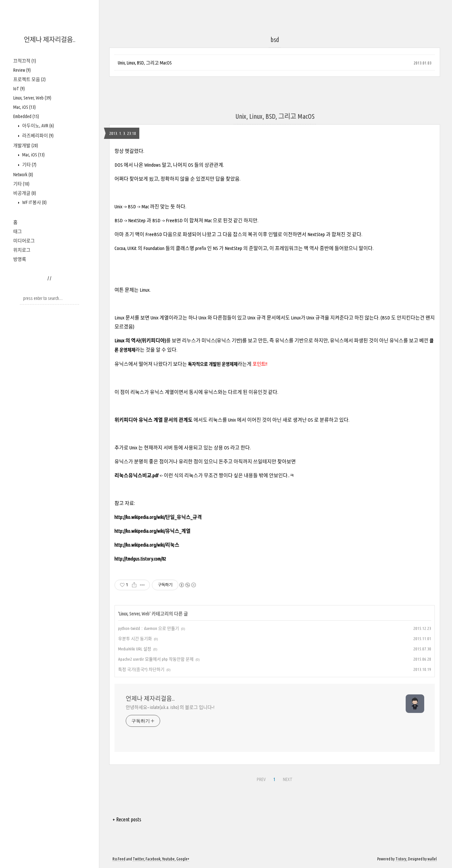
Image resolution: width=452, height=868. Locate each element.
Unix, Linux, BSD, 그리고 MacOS (145, 62)
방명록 (19, 259)
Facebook (153, 859)
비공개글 (24, 193)
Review (22, 70)
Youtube (168, 859)
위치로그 (21, 250)
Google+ (182, 859)
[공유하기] (134, 585)
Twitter (138, 859)
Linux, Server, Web (32, 98)
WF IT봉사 (34, 202)
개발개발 (25, 145)
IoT (19, 88)
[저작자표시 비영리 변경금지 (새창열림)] (187, 585)
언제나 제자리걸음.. (49, 39)
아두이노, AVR (37, 125)
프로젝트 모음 (29, 79)
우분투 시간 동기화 (135, 638)
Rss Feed (119, 859)
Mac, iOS (24, 107)
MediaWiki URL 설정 (134, 648)
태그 (17, 231)
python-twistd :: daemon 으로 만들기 (148, 628)
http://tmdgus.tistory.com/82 (140, 558)
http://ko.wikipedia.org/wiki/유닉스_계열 (152, 531)
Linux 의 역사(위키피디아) (140, 340)
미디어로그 (24, 240)
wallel (432, 859)
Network (23, 174)
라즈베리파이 (37, 135)
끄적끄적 (24, 60)
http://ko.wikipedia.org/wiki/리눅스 (146, 545)
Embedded (26, 116)
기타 (28, 164)
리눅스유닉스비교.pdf (136, 475)
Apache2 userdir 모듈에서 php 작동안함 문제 (156, 659)
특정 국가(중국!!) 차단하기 (141, 669)
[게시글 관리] (142, 585)
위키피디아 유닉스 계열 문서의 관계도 (153, 420)
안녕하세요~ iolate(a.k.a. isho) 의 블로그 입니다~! (170, 707)
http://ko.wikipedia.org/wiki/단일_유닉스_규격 (158, 517)
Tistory (400, 859)
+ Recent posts (127, 819)
